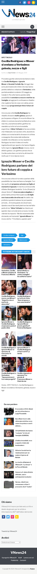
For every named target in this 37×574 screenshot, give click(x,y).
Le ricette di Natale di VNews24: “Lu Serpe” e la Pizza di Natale (23, 464)
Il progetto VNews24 (9, 557)
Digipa (32, 569)
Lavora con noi (29, 557)
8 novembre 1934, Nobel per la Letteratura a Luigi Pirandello (24, 411)
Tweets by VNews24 (9, 531)
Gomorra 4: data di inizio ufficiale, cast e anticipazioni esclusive (24, 474)
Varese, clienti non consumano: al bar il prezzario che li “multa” (23, 484)
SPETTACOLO (6, 57)
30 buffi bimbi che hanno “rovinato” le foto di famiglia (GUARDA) (24, 433)
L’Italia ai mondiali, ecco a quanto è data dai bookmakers (23, 443)
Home (3, 385)
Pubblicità (14, 560)
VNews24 (18, 552)
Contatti (23, 560)
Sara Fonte (11, 73)
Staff (20, 557)
